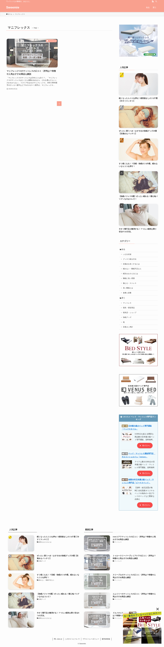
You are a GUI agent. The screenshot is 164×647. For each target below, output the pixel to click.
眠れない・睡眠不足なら (132, 269)
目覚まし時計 (128, 327)
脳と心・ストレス (129, 283)
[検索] (156, 1)
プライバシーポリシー (91, 639)
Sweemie (12, 7)
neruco (143, 457)
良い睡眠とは (128, 288)
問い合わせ (58, 639)
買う (123, 298)
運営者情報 (106, 639)
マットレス (127, 303)
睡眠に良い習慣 (129, 278)
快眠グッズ (127, 317)
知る (123, 249)
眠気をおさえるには (130, 274)
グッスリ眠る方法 (129, 259)
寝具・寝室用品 (129, 308)
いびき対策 (127, 254)
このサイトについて (72, 639)
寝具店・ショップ (129, 313)
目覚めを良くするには (131, 264)
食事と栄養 (127, 293)
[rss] (153, 1)
